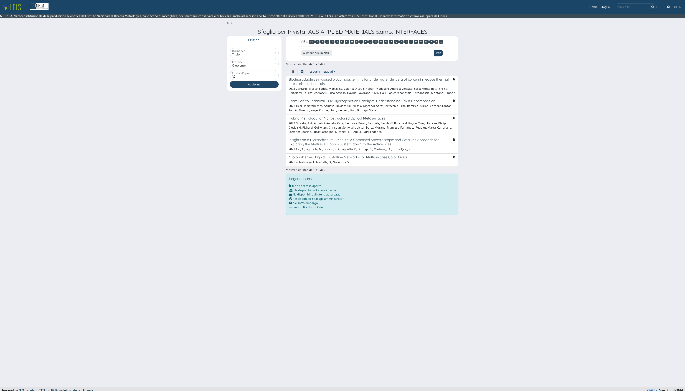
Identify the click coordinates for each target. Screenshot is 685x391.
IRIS (229, 23)
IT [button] (660, 7)
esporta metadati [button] (321, 71)
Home (593, 7)
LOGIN (677, 7)
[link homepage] (13, 7)
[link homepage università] (39, 7)
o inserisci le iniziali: (316, 53)
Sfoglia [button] (605, 7)
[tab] (293, 71)
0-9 (311, 41)
